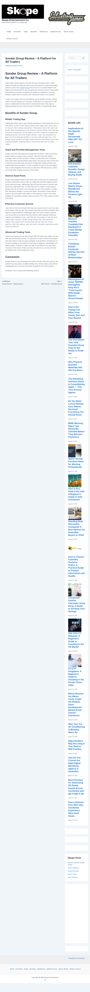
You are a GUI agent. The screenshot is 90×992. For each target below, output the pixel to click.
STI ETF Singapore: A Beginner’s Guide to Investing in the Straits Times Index (76, 676)
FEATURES (19, 969)
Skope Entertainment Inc (15, 20)
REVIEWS (33, 969)
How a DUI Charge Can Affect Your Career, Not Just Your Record (76, 312)
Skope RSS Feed (73, 871)
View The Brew (73, 877)
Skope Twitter (72, 874)
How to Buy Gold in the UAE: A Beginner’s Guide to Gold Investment (76, 494)
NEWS (26, 969)
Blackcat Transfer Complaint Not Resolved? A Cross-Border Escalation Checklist (75, 227)
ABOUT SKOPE (63, 969)
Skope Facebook (73, 868)
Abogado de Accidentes (77, 958)
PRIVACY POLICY (75, 969)
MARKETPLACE (52, 969)
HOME (12, 969)
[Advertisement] (79, 913)
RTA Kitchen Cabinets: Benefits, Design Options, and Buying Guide (76, 169)
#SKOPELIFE (41, 969)
